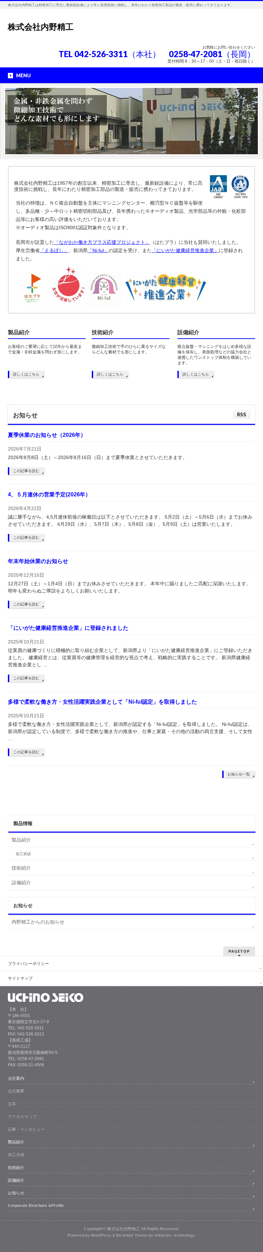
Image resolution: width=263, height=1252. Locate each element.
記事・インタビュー (26, 1129)
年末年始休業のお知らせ (38, 561)
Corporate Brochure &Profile (36, 1205)
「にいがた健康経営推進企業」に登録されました (68, 628)
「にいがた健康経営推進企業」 (185, 250)
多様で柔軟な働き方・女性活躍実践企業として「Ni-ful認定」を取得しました (102, 702)
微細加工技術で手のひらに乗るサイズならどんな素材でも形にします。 (129, 349)
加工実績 (23, 854)
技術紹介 (103, 332)
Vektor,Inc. (163, 1235)
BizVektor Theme (132, 1235)
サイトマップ (20, 978)
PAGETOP (239, 951)
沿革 (12, 1103)
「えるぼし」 (54, 250)
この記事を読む (26, 471)
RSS (241, 414)
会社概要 (16, 1090)
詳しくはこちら (26, 374)
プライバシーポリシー (28, 963)
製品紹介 (19, 332)
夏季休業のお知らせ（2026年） (47, 435)
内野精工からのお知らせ (38, 922)
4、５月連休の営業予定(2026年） (49, 494)
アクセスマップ (22, 1116)
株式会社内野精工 (41, 26)
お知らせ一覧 (238, 774)
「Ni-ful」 (98, 250)
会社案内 (16, 1078)
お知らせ (16, 1192)
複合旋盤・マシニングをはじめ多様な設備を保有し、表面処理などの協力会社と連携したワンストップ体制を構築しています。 (214, 354)
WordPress (101, 1235)
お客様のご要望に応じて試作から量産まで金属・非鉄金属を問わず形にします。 (45, 349)
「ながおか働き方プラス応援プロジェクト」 (102, 242)
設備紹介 (188, 332)
